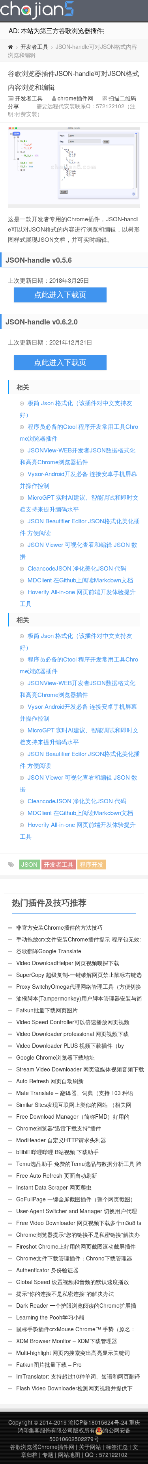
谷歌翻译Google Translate (48, 951)
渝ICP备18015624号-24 (97, 1422)
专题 (47, 1454)
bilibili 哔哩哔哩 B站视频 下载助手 (57, 1152)
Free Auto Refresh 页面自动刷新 (56, 1175)
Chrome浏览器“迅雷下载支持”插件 (58, 1128)
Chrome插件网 (37, 11)
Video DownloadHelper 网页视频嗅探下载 (67, 963)
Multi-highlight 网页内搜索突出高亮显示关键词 (73, 1353)
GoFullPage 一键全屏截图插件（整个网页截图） (76, 1199)
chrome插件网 (75, 98)
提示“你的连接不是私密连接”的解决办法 (65, 1293)
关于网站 (90, 1447)
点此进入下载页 (60, 295)
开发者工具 (34, 46)
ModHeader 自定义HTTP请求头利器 (61, 1140)
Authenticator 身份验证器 (47, 1270)
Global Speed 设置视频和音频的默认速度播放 (72, 1282)
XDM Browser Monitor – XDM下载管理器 (66, 1341)
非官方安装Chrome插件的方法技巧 (59, 927)
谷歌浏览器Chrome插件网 (42, 1447)
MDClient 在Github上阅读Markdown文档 (80, 580)
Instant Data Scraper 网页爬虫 (54, 1187)
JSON (29, 864)
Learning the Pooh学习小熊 (50, 1317)
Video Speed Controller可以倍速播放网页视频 (72, 1022)
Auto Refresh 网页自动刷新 (50, 1081)
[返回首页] (10, 46)
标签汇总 (117, 1447)
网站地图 (69, 1454)
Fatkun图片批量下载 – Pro (49, 1364)
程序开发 (91, 864)
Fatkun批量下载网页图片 (47, 1010)
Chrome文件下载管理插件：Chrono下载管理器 (74, 1258)
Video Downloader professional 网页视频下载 (72, 1034)
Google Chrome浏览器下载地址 (55, 1057)
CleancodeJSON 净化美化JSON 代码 (77, 568)
